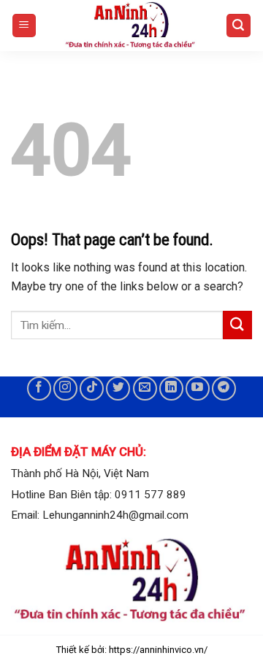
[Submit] (237, 325)
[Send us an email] (145, 388)
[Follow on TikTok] (92, 388)
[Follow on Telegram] (224, 388)
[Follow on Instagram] (65, 388)
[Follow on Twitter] (118, 388)
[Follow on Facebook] (39, 388)
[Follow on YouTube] (198, 388)
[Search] (238, 26)
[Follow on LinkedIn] (171, 388)
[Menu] (24, 26)
